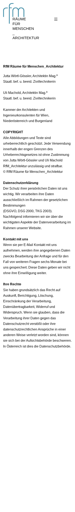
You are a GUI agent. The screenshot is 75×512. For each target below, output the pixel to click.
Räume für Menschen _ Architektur (25, 28)
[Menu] (55, 19)
